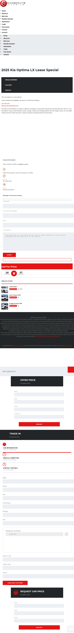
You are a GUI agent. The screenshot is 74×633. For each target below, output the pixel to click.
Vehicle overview (11, 79)
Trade (4, 24)
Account (4, 32)
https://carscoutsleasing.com (10, 105)
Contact (4, 29)
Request (39, 424)
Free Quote (5, 27)
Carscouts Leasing (17, 345)
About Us (5, 13)
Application (5, 21)
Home (4, 10)
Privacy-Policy (68, 345)
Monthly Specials (7, 19)
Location (8, 85)
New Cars (5, 16)
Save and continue (15, 583)
